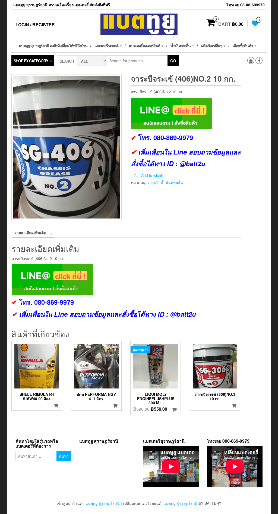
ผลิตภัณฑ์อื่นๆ (212, 45)
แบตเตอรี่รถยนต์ (106, 45)
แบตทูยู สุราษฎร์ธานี (103, 503)
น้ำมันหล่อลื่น (180, 45)
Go (173, 60)
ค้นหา (64, 456)
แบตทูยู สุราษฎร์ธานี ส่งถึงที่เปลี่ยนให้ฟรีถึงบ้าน (53, 45)
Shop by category (31, 60)
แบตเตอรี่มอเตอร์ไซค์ (145, 45)
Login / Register (35, 24)
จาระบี (153, 182)
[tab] (32, 232)
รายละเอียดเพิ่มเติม (30, 232)
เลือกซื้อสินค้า (243, 45)
